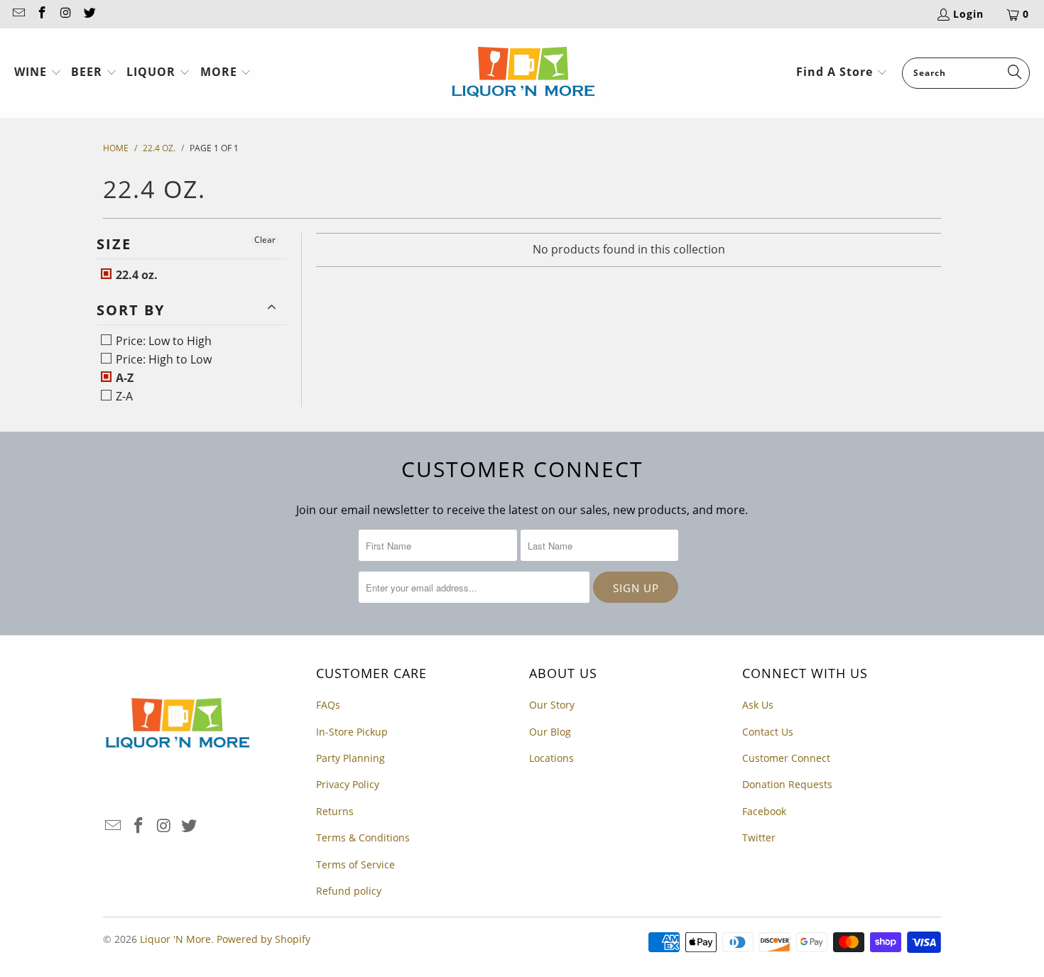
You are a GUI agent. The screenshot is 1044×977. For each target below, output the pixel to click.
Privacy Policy (347, 784)
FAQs (328, 704)
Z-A (123, 396)
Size (114, 243)
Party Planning (350, 758)
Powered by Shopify (263, 939)
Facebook (764, 811)
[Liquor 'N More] (523, 73)
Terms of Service (355, 864)
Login (968, 14)
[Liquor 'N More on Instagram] (65, 14)
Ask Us (757, 704)
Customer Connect (786, 758)
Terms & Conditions (363, 837)
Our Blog (550, 731)
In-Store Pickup (352, 731)
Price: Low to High (162, 341)
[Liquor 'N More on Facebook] (42, 14)
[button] (38, 73)
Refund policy (348, 890)
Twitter (759, 837)
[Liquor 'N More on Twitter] (89, 14)
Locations (551, 758)
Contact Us (767, 731)
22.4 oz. (135, 275)
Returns (335, 811)
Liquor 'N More (175, 939)
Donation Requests (787, 784)
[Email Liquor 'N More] (18, 14)
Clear (265, 240)
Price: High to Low (162, 359)
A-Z (123, 378)
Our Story (552, 704)
